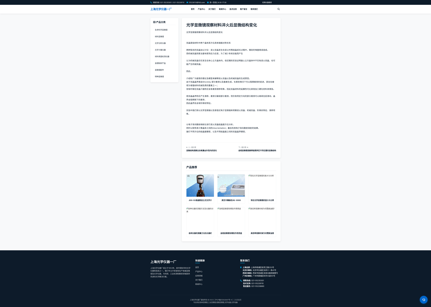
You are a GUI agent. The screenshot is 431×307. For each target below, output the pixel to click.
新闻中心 (222, 9)
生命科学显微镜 (161, 30)
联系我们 (254, 9)
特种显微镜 (159, 77)
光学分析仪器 (160, 43)
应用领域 (198, 276)
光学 (188, 32)
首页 (193, 9)
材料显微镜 (159, 36)
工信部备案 (237, 300)
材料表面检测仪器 (162, 56)
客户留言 (243, 9)
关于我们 (212, 9)
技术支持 (233, 9)
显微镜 (193, 32)
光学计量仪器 (160, 50)
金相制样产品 (160, 63)
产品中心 (201, 9)
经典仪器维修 (267, 2)
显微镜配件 (159, 70)
